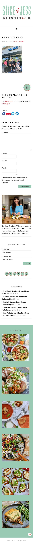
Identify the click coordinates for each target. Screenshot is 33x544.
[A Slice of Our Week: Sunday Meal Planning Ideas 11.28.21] (15, 414)
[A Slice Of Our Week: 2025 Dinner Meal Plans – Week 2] (15, 514)
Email (4, 161)
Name (4, 153)
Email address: (7, 256)
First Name (5, 249)
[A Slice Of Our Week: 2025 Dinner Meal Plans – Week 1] (15, 447)
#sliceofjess (6, 104)
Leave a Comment (19, 41)
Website (4, 168)
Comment (6, 133)
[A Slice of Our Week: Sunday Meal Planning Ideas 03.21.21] (15, 347)
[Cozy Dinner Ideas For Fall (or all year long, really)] (15, 381)
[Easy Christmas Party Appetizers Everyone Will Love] (15, 481)
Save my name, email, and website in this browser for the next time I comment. (14, 180)
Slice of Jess (16, 12)
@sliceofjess (9, 101)
